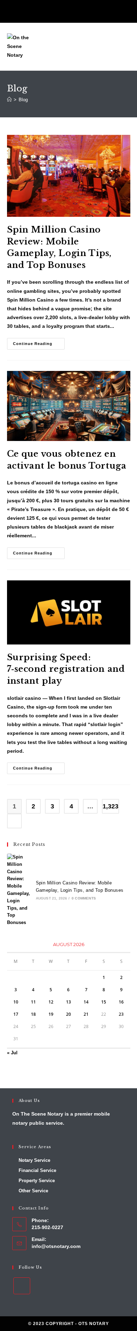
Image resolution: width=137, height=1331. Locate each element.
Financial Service (37, 1170)
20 (68, 1014)
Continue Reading (39, 342)
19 (50, 1014)
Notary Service (34, 1160)
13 (68, 1002)
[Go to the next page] (14, 821)
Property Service (37, 1180)
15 (103, 1002)
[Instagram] (68, 12)
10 (15, 1002)
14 (86, 1002)
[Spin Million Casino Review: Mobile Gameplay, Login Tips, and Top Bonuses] (19, 890)
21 (86, 1014)
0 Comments (84, 898)
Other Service (33, 1190)
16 (121, 1002)
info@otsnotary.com (56, 1246)
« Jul (12, 1052)
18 (33, 1014)
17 (15, 1014)
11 (33, 1002)
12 (50, 1002)
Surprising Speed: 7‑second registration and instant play (66, 669)
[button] (125, 46)
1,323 (110, 806)
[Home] (9, 99)
